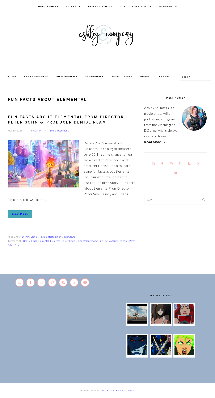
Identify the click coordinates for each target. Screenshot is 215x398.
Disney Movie (37, 236)
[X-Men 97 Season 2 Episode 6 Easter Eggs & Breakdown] (184, 353)
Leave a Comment (59, 130)
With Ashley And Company (107, 42)
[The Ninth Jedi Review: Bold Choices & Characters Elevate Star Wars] (161, 322)
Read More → (154, 142)
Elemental (43, 240)
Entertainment (54, 236)
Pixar (17, 245)
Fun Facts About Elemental (113, 240)
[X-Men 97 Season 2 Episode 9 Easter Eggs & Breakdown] (184, 322)
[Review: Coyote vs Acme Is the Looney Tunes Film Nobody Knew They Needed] (137, 322)
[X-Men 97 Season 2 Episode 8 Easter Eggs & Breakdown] (137, 353)
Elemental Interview (87, 240)
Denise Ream (30, 240)
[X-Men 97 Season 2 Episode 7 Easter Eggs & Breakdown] (161, 353)
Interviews (69, 236)
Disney (25, 236)
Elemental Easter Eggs (62, 240)
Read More (20, 214)
